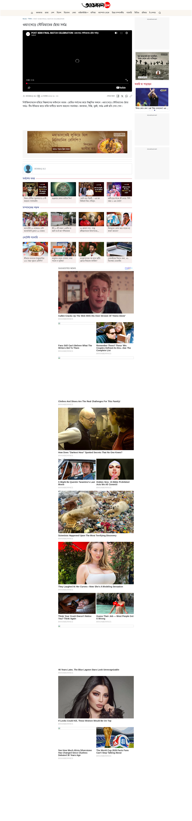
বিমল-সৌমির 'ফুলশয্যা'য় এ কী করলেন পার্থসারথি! (35, 200)
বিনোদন (67, 13)
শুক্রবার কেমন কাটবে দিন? (62, 198)
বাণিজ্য (93, 13)
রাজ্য (46, 13)
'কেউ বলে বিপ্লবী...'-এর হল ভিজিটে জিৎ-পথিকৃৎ (90, 200)
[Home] (96, 5)
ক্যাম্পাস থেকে (103, 13)
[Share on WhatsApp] (126, 96)
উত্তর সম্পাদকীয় (118, 13)
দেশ (52, 13)
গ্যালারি (129, 13)
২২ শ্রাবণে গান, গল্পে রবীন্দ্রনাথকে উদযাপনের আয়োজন (88, 231)
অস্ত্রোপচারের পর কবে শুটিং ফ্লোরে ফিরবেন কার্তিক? (90, 260)
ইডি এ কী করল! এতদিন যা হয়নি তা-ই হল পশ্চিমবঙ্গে (61, 230)
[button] (87, 13)
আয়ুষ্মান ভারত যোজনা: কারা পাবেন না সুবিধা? (62, 260)
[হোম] (32, 12)
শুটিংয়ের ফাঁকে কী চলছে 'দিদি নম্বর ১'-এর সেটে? (119, 200)
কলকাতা (39, 13)
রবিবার (144, 13)
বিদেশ (59, 13)
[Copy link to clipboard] (131, 96)
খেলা (74, 13)
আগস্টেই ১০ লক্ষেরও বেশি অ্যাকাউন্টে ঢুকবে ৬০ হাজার (34, 230)
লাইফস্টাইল (82, 13)
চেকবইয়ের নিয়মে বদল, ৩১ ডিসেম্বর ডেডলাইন (118, 260)
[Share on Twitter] (122, 96)
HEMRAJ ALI (31, 96)
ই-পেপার (152, 13)
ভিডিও (136, 13)
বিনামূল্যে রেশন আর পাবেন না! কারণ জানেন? (119, 230)
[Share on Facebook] (118, 96)
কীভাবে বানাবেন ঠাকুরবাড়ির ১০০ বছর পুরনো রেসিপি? (34, 260)
